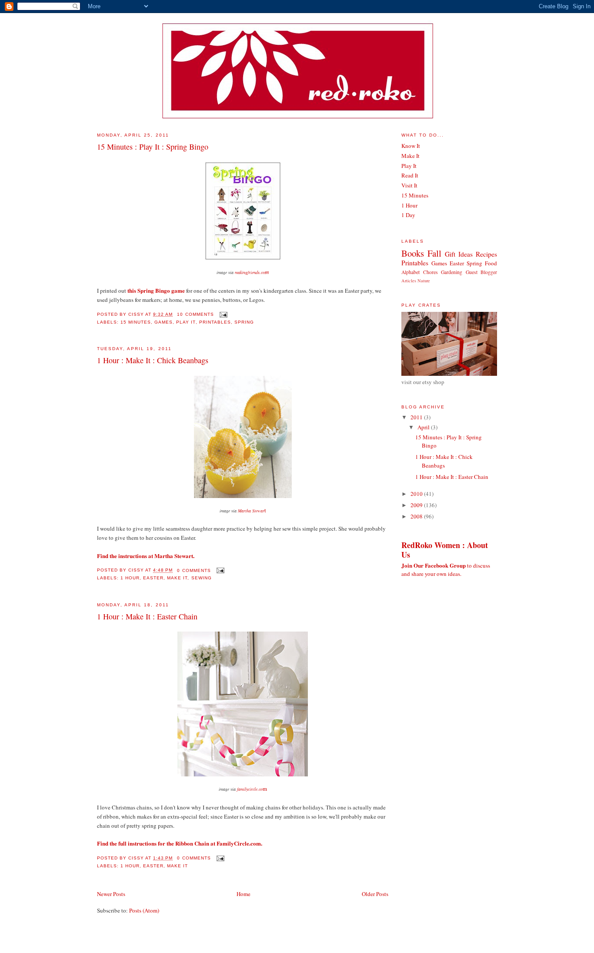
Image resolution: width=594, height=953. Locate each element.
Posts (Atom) (144, 910)
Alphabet (410, 272)
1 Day (408, 215)
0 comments (193, 570)
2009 (417, 505)
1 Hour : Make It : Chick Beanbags (152, 360)
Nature (423, 281)
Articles (408, 281)
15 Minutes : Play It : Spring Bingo (152, 146)
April (424, 427)
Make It (177, 577)
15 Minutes (135, 322)
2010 (417, 494)
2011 (417, 417)
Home (243, 894)
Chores (430, 272)
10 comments (195, 314)
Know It (410, 146)
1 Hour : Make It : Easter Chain (147, 616)
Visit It (409, 185)
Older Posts (375, 894)
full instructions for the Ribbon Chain (163, 843)
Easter (153, 577)
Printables (215, 322)
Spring (244, 322)
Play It (185, 322)
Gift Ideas (459, 254)
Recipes (486, 254)
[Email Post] (222, 314)
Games (163, 322)
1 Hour (130, 577)
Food (491, 263)
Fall (434, 253)
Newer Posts (111, 894)
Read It (409, 175)
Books (412, 253)
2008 (417, 516)
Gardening (451, 272)
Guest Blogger (481, 272)
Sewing (201, 577)
